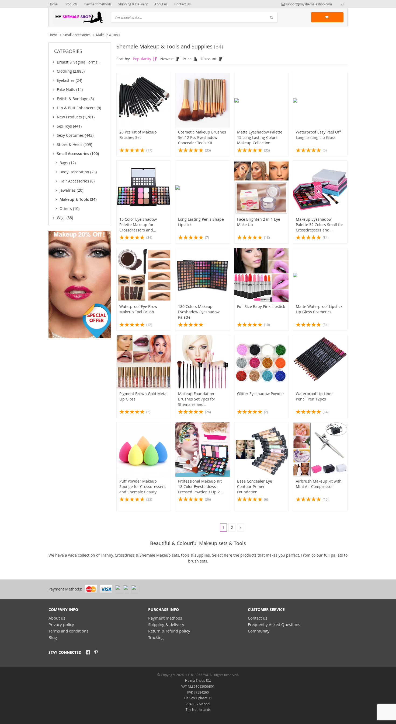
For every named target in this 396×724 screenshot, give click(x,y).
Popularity (142, 58)
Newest (167, 58)
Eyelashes (69, 80)
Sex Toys (69, 126)
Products (71, 4)
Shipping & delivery (166, 624)
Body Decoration (78, 171)
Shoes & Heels (74, 144)
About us (161, 4)
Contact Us (182, 4)
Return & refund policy (169, 631)
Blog (52, 637)
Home (53, 4)
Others (69, 208)
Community (259, 631)
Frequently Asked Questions (274, 624)
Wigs (65, 217)
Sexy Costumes (75, 135)
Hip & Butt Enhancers (79, 107)
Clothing (71, 71)
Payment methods (98, 4)
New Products (76, 117)
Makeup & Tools (78, 199)
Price (188, 58)
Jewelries (71, 190)
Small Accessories (77, 35)
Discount (209, 58)
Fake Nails (70, 89)
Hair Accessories (77, 181)
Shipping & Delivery (133, 4)
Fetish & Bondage (75, 98)
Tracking (156, 637)
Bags (68, 162)
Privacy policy (61, 624)
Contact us (257, 618)
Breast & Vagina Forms (77, 62)
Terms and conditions (68, 631)
